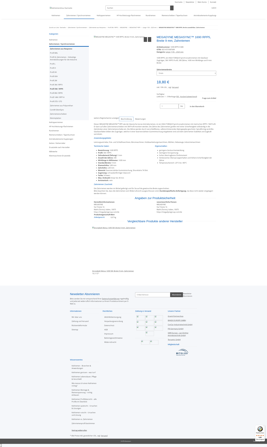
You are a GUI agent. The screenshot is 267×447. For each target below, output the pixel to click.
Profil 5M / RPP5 (56, 89)
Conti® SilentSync (57, 110)
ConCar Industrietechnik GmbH (180, 324)
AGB (106, 329)
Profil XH (53, 72)
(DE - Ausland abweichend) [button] (186, 96)
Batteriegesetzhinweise (113, 338)
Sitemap (75, 329)
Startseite (178, 2)
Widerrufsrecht (110, 342)
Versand (175, 87)
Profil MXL (54, 53)
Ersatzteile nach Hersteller (59, 147)
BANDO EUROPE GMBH (177, 320)
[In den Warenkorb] (95, 34)
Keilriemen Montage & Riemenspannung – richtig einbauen (82, 392)
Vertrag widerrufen (79, 430)
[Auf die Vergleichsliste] (145, 39)
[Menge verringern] (158, 106)
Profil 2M (53, 80)
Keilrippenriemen (56, 122)
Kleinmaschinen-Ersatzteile (59, 156)
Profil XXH (54, 76)
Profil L (52, 64)
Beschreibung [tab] (126, 119)
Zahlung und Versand (80, 321)
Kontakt (213, 2)
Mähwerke (53, 151)
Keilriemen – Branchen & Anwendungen (81, 367)
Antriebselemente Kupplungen (61, 139)
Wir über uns (77, 317)
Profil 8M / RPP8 (56, 93)
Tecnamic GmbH (174, 339)
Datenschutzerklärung (110, 299)
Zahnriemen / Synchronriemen (62, 44)
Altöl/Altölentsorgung (112, 317)
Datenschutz (109, 325)
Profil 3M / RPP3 (56, 85)
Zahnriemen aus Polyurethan (61, 105)
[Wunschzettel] (208, 8)
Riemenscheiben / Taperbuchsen (62, 135)
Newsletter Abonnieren (187, 294)
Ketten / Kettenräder (57, 143)
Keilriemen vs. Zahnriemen (82, 419)
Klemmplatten (55, 118)
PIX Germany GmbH (175, 329)
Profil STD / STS (56, 101)
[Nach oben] (1, 445)
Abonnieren (176, 295)
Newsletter (190, 2)
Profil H (53, 68)
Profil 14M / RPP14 (57, 97)
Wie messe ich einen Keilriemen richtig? (84, 384)
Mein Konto (202, 2)
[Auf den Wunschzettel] (149, 39)
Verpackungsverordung (113, 321)
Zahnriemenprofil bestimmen (83, 423)
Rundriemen (54, 131)
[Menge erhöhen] (180, 111)
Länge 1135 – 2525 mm (174, 52)
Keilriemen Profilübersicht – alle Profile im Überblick (84, 400)
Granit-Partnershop (175, 316)
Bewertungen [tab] (140, 119)
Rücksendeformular (79, 325)
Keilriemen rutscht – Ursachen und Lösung (84, 413)
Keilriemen (53, 40)
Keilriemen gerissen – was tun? (84, 372)
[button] (204, 8)
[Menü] (263, 426)
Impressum (108, 334)
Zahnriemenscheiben (58, 114)
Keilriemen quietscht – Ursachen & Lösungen (84, 407)
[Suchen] (172, 8)
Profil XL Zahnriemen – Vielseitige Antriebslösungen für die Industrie (63, 58)
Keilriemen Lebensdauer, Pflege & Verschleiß (84, 377)
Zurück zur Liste (54, 27)
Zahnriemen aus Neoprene (61, 49)
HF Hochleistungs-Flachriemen (61, 126)
